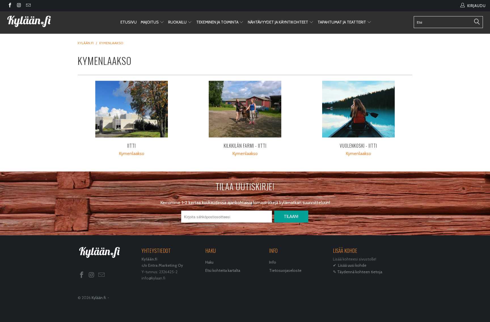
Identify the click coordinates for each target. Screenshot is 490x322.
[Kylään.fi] (42, 21)
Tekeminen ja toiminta (217, 22)
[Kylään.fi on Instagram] (18, 5)
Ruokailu (177, 22)
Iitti (131, 109)
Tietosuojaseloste (285, 270)
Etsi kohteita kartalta (222, 270)
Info (272, 262)
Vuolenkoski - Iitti (358, 109)
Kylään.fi (99, 297)
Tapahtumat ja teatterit (342, 22)
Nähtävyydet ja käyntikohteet (278, 22)
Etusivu (129, 22)
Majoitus (150, 22)
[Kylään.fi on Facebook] (9, 5)
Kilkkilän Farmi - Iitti (245, 109)
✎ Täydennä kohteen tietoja (357, 271)
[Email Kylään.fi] (28, 5)
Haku (209, 262)
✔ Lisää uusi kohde (349, 265)
